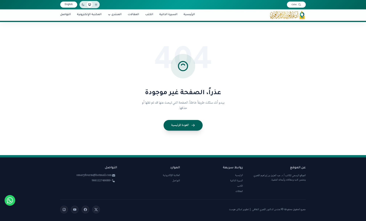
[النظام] (90, 5)
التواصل (176, 180)
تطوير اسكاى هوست (239, 209)
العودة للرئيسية (180, 125)
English (69, 4)
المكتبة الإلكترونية (171, 175)
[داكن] (83, 5)
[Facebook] (85, 209)
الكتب (240, 186)
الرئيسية (239, 175)
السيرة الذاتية (236, 180)
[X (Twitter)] (96, 209)
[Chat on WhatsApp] (10, 200)
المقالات (239, 191)
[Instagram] (64, 209)
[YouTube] (75, 209)
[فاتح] (96, 5)
